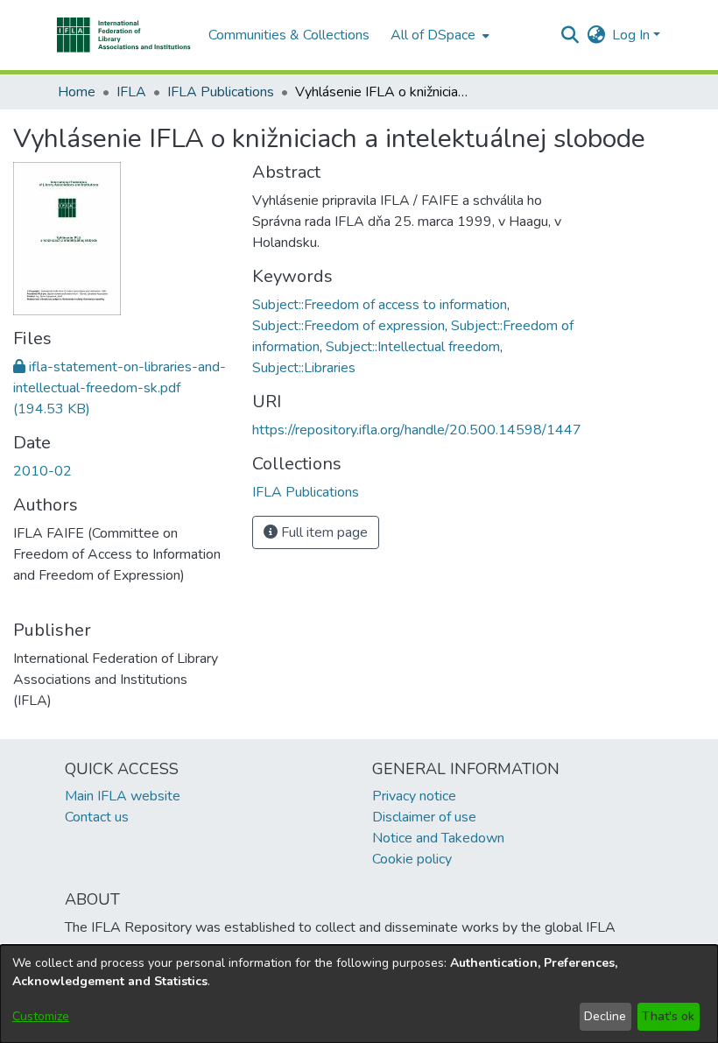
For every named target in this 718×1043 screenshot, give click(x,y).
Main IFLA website (122, 796)
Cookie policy (412, 859)
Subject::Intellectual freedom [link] (413, 346)
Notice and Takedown (438, 838)
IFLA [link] (131, 92)
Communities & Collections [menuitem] (289, 35)
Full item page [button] (323, 532)
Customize (40, 1016)
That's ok (668, 1016)
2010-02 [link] (42, 471)
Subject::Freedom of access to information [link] (379, 304)
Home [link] (76, 92)
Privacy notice (414, 796)
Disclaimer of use (424, 817)
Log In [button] (632, 35)
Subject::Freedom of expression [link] (348, 325)
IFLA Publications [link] (220, 92)
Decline (605, 1016)
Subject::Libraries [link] (303, 367)
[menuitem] (438, 35)
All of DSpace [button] (433, 35)
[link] (119, 388)
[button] (124, 35)
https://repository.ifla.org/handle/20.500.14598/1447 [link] (416, 430)
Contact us (97, 817)
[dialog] (359, 994)
